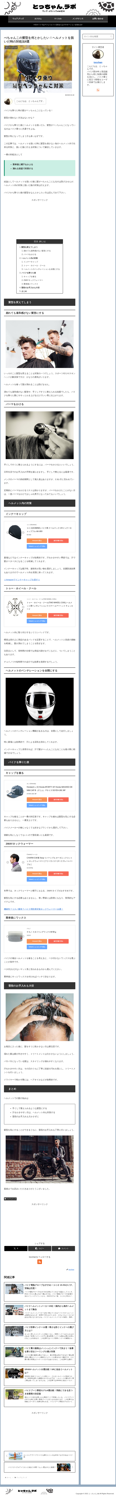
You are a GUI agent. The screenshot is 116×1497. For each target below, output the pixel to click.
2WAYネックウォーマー (33, 280)
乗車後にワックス (31, 284)
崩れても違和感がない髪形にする (37, 251)
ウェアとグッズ (11, 1199)
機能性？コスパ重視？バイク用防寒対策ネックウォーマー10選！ (33, 909)
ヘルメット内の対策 (29, 258)
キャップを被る (30, 276)
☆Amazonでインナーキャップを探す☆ (22, 580)
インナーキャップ (31, 262)
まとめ (24, 291)
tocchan (98, 62)
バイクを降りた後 (28, 273)
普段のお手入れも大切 (30, 287)
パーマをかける (30, 254)
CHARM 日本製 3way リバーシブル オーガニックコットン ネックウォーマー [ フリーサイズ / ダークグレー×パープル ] (50, 861)
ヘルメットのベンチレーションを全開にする (42, 269)
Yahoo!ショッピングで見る (37, 546)
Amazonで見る (37, 540)
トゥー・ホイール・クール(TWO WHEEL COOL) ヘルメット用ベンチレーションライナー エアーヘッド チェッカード (50, 606)
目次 (36, 241)
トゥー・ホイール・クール (34, 265)
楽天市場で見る (58, 540)
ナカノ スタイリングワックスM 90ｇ (42, 932)
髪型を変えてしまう (29, 247)
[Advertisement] (39, 218)
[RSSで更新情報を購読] (39, 1261)
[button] (39, 1248)
